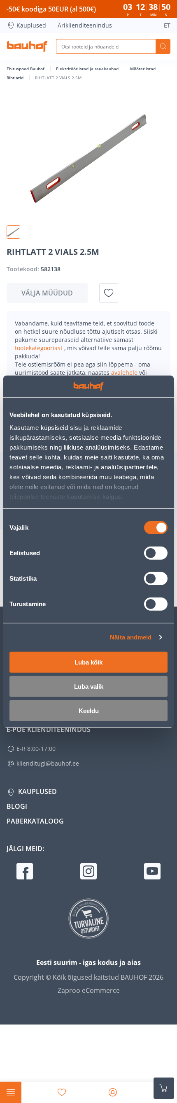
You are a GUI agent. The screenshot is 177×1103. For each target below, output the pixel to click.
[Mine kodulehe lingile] (27, 46)
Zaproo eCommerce (89, 990)
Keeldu (89, 710)
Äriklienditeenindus (85, 25)
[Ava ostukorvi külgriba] (164, 1088)
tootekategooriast (39, 348)
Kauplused (31, 25)
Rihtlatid (16, 78)
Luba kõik (88, 661)
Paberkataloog (35, 821)
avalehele (125, 372)
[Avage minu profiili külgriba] (112, 1092)
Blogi (17, 806)
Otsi (163, 46)
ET (167, 25)
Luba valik (88, 686)
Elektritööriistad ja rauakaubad (88, 69)
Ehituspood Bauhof (26, 69)
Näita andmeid (130, 637)
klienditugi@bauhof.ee (47, 763)
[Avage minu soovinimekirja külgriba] (61, 1092)
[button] (13, 232)
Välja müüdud (47, 293)
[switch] (156, 552)
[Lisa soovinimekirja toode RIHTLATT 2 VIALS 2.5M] (108, 293)
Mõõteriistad (143, 69)
